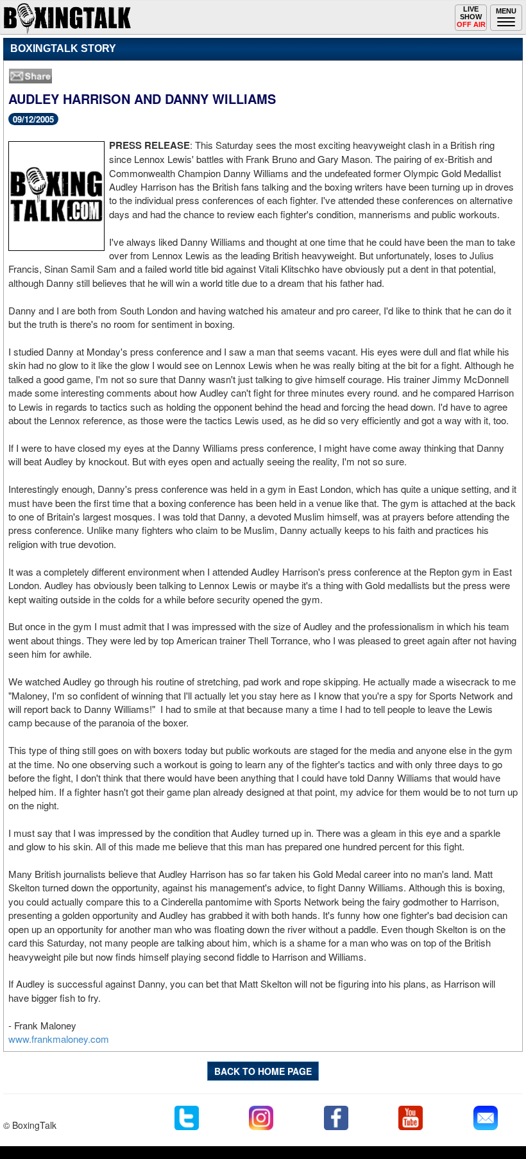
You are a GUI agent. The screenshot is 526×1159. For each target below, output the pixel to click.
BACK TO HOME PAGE (263, 1071)
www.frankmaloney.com (58, 1038)
